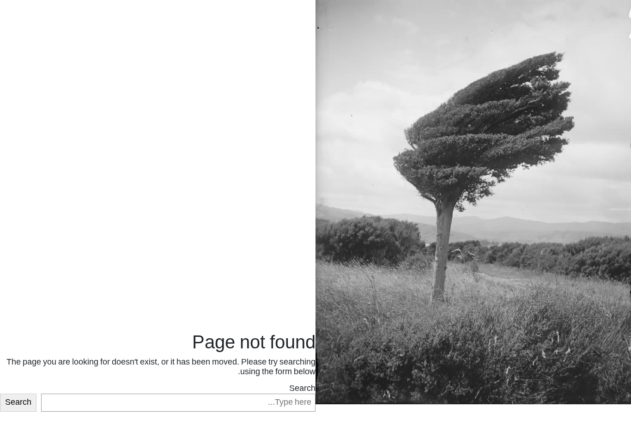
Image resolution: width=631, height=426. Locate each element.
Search (302, 389)
